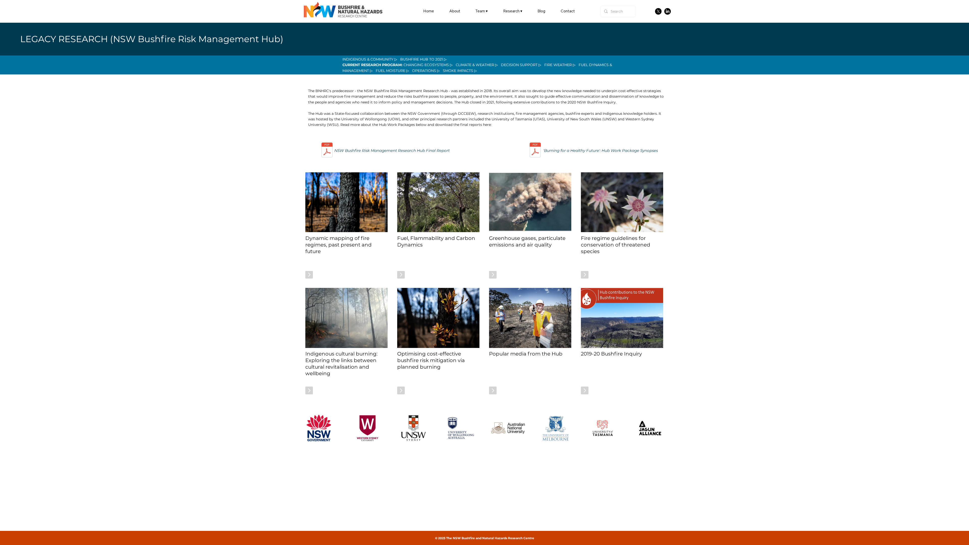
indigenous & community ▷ (369, 59)
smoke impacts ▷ (460, 70)
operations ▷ (425, 70)
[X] (658, 11)
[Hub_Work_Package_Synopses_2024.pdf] (535, 151)
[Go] (309, 275)
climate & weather (475, 65)
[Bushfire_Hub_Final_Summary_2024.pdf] (327, 151)
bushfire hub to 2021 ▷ (423, 59)
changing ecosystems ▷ (428, 65)
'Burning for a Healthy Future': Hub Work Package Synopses (600, 150)
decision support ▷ (521, 65)
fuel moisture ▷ (392, 70)
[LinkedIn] (667, 11)
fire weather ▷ (560, 65)
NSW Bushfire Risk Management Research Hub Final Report (392, 150)
